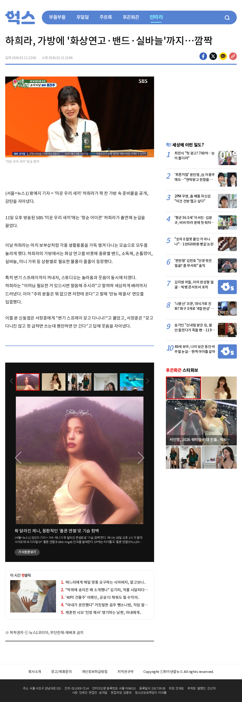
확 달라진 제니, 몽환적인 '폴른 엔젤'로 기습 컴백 (57, 531)
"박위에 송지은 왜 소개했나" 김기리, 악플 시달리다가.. (105, 589)
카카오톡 (223, 56)
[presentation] (11, 381)
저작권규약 (125, 671)
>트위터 (213, 56)
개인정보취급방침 (95, 671)
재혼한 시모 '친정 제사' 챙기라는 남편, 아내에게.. (101, 612)
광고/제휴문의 (61, 671)
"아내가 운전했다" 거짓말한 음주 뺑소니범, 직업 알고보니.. (108, 605)
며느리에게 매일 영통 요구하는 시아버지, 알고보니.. (103, 582)
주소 (233, 56)
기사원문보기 (27, 552)
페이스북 (203, 56)
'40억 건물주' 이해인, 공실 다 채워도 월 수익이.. (100, 597)
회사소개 (34, 671)
